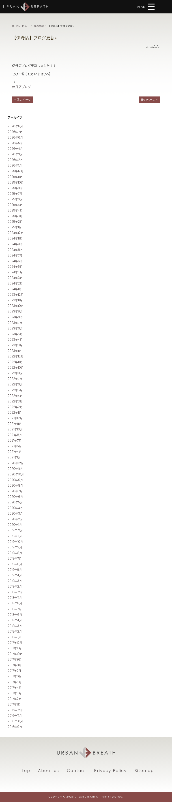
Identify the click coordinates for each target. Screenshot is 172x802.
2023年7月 (15, 323)
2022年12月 (16, 356)
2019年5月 (15, 570)
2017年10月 (15, 654)
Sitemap (144, 770)
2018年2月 (15, 631)
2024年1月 (15, 289)
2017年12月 (15, 643)
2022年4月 (15, 396)
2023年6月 (15, 328)
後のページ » (149, 100)
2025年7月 (15, 194)
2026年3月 (15, 154)
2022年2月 (15, 407)
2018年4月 (15, 620)
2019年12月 (15, 530)
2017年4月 (15, 688)
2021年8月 (15, 435)
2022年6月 (15, 384)
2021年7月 (15, 440)
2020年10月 (16, 474)
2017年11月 (15, 648)
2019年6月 (15, 564)
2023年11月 (15, 300)
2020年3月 (15, 513)
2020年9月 (15, 480)
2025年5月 (15, 205)
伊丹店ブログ (21, 87)
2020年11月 (15, 469)
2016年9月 (15, 727)
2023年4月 (15, 340)
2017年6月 (15, 676)
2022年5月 (15, 390)
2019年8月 (15, 553)
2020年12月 (16, 463)
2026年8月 (15, 126)
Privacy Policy (110, 770)
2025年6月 (15, 199)
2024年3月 (15, 278)
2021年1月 (14, 457)
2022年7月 (15, 379)
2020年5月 (15, 502)
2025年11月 (15, 177)
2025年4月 (15, 210)
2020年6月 (15, 497)
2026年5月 (15, 143)
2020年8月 (15, 485)
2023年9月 (15, 311)
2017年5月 (15, 682)
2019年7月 (15, 558)
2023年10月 (16, 306)
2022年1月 (15, 413)
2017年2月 (15, 699)
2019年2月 (15, 586)
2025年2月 (15, 222)
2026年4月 (15, 149)
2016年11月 (15, 716)
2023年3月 (15, 345)
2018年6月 (15, 615)
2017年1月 (14, 704)
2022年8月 (15, 373)
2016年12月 (15, 710)
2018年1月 (14, 637)
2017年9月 (15, 659)
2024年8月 (15, 250)
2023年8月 (15, 317)
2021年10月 (15, 429)
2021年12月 (15, 418)
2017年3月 (15, 693)
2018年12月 (15, 592)
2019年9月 (15, 547)
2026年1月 (15, 165)
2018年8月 (15, 603)
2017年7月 (14, 671)
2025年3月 (15, 216)
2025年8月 (15, 188)
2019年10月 (15, 542)
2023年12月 (16, 295)
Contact (76, 770)
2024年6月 (15, 261)
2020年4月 (15, 508)
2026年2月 (15, 160)
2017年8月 (15, 665)
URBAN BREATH (21, 26)
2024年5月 (15, 267)
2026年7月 (15, 132)
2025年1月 (15, 227)
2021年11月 (15, 424)
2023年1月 (15, 351)
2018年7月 (15, 609)
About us (48, 770)
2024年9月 (15, 244)
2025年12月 (16, 171)
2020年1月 (15, 525)
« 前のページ (22, 100)
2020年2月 (15, 519)
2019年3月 (15, 581)
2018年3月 (15, 626)
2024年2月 (15, 283)
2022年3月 (15, 401)
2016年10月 (15, 721)
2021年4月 (15, 452)
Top (26, 770)
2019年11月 (15, 536)
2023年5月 (15, 334)
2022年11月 (15, 362)
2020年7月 (15, 491)
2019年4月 (15, 575)
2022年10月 (16, 368)
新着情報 (39, 26)
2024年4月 (15, 272)
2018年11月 (15, 598)
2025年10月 (16, 182)
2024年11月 (15, 238)
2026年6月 (15, 137)
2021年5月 (15, 446)
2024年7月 (15, 255)
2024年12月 (16, 233)
